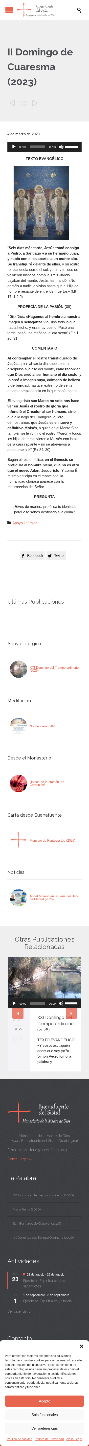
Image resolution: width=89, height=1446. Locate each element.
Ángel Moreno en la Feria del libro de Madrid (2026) (54, 897)
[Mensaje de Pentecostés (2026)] (18, 840)
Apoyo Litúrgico (24, 523)
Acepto (44, 1401)
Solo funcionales (44, 1415)
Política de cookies (19, 1439)
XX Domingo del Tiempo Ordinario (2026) (43, 1237)
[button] (81, 1346)
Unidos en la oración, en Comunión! (47, 783)
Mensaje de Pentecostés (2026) (52, 840)
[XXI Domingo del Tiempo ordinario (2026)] (18, 669)
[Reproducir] (13, 146)
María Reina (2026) (27, 1209)
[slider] (72, 146)
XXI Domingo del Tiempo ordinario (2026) (54, 669)
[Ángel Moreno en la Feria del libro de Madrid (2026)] (18, 897)
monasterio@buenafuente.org (43, 1150)
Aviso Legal (74, 1439)
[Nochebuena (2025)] (18, 726)
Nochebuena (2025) (43, 726)
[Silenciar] (61, 146)
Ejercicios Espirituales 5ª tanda (47, 1301)
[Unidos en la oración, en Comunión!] (18, 783)
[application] (44, 147)
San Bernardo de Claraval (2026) (37, 1223)
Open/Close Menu (9, 10)
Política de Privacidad (49, 1439)
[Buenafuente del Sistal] (47, 10)
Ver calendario (19, 1311)
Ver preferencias (44, 1428)
